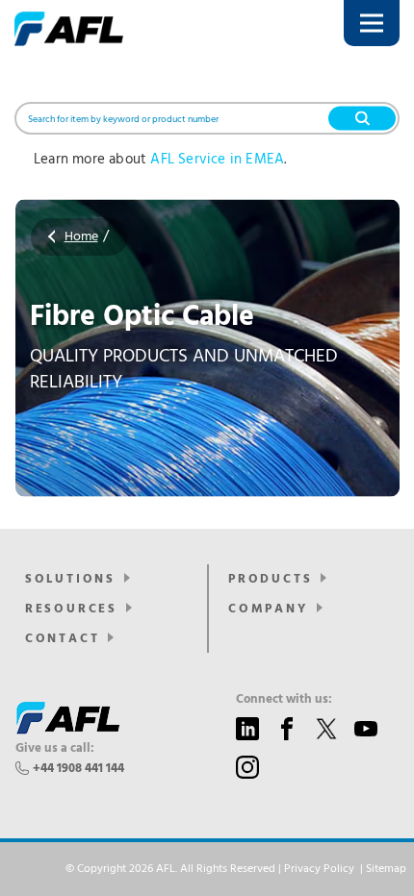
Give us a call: (54, 749)
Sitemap (386, 869)
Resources (71, 609)
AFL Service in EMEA (217, 159)
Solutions (70, 579)
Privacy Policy (319, 869)
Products (270, 579)
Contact (62, 639)
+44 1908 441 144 (78, 769)
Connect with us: (284, 700)
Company (268, 609)
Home (81, 237)
